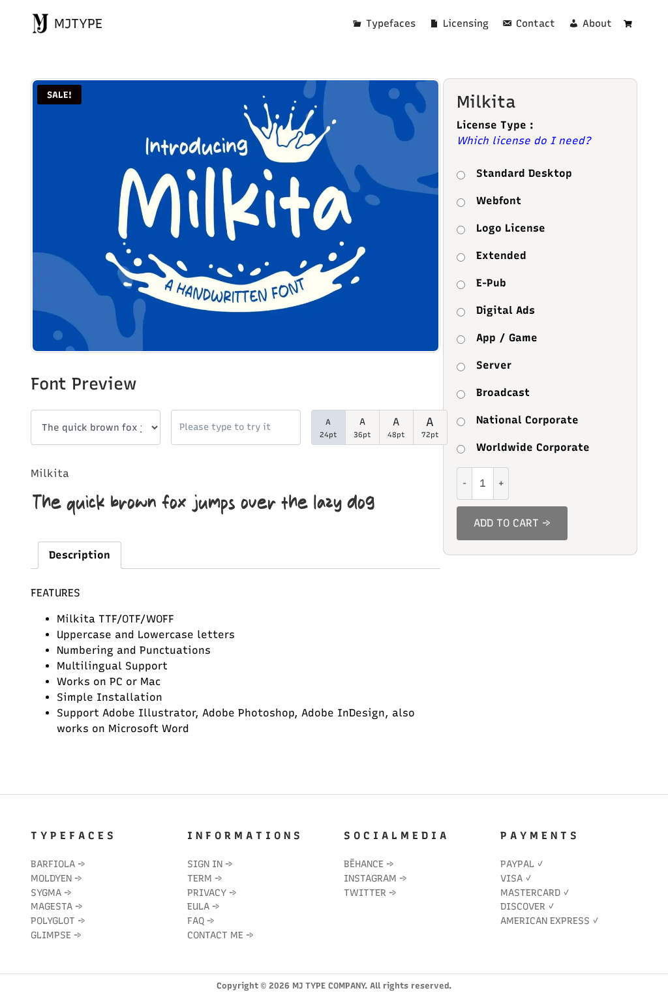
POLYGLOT (53, 921)
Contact (535, 23)
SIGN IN (204, 864)
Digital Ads (505, 310)
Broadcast (503, 392)
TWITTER (365, 892)
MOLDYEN (51, 878)
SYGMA (46, 892)
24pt (328, 428)
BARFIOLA (53, 864)
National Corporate (527, 420)
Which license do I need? (524, 140)
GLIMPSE (51, 935)
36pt (362, 427)
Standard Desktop (524, 173)
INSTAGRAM (370, 878)
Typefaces (391, 23)
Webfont (498, 200)
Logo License (510, 228)
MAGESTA (51, 906)
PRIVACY (206, 892)
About (597, 23)
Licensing (466, 23)
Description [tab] (79, 555)
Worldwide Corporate (533, 447)
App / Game (507, 337)
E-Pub (491, 283)
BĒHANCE (364, 864)
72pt (430, 427)
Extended (501, 255)
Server (493, 365)
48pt (396, 427)
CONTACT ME (215, 935)
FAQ (195, 921)
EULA (198, 906)
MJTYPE (76, 23)
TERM (199, 878)
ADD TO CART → (512, 523)
